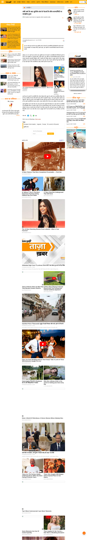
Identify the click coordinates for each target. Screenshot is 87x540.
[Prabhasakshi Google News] (63, 41)
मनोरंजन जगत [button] (60, 2)
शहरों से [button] (38, 2)
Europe (44, 124)
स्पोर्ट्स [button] (28, 2)
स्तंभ (76, 7)
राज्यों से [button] (33, 2)
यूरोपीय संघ (26, 127)
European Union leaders (30, 124)
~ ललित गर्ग (76, 14)
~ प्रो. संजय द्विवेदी (77, 23)
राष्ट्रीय (14, 2)
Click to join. (38, 119)
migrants (39, 124)
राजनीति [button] (66, 2)
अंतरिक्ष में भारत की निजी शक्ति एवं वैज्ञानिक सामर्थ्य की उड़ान (78, 11)
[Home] (24, 7)
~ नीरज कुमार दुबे (77, 32)
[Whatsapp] (33, 116)
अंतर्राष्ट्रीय (19, 2)
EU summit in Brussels (53, 124)
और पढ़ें (17, 115)
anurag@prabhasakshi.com (29, 40)
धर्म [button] (71, 2)
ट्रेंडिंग (10, 52)
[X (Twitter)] (62, 24)
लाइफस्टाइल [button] (52, 2)
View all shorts (77, 93)
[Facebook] (62, 22)
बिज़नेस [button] (23, 2)
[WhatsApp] (62, 27)
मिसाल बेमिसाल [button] (45, 2)
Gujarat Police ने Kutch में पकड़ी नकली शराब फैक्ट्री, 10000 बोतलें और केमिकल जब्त (76, 120)
